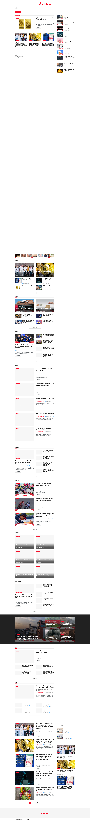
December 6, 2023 (48, 416)
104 (53, 518)
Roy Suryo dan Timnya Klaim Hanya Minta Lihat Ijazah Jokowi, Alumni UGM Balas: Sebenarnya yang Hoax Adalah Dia (21, 44)
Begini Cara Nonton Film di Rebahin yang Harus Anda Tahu (69, 28)
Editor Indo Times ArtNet (20, 349)
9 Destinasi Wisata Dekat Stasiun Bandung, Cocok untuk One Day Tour (51, 626)
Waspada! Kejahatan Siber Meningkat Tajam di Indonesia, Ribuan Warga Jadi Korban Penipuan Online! (45, 773)
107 (23, 311)
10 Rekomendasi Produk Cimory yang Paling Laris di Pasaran (69, 736)
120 (50, 21)
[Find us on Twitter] (21, 8)
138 (28, 283)
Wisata (18, 634)
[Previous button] (15, 55)
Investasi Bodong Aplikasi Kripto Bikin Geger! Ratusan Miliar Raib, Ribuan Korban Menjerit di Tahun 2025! (44, 273)
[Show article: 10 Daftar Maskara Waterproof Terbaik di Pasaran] (29, 256)
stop (19, 56)
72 (44, 311)
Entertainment (19, 592)
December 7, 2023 (39, 577)
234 (36, 693)
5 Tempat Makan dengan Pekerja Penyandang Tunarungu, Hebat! (26, 672)
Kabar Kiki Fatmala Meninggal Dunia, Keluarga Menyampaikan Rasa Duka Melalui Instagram (48, 599)
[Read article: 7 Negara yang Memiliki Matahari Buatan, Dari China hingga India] (24, 542)
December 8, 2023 (48, 401)
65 (53, 401)
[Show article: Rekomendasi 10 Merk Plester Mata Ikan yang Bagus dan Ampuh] (34, 256)
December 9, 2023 (19, 311)
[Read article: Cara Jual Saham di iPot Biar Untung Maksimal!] (39, 316)
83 (30, 465)
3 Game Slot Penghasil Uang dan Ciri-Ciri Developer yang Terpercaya (69, 70)
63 (43, 562)
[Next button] (16, 55)
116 (23, 577)
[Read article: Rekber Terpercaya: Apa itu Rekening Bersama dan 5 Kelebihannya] (45, 305)
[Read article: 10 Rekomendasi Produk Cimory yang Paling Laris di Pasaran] (60, 736)
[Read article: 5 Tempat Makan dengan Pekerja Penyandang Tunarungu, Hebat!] (18, 673)
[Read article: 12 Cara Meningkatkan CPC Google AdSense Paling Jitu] (39, 322)
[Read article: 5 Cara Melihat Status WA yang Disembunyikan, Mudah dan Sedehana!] (45, 571)
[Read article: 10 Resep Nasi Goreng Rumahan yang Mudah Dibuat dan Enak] (39, 667)
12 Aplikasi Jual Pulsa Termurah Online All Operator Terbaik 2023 (27, 315)
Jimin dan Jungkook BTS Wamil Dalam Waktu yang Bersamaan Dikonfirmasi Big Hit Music (48, 593)
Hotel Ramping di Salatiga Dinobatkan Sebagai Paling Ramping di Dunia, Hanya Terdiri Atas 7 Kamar (28, 638)
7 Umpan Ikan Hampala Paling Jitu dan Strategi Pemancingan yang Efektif (48, 704)
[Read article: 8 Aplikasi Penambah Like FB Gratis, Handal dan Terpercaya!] (24, 571)
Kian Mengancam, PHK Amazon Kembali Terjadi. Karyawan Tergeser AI (28, 321)
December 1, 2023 (45, 472)
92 (69, 732)
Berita (17, 18)
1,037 (37, 802)
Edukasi (17, 398)
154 (23, 562)
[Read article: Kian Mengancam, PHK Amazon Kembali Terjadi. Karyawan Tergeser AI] (18, 322)
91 (42, 275)
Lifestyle (17, 383)
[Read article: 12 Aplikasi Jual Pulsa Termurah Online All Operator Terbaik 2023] (18, 316)
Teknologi (18, 536)
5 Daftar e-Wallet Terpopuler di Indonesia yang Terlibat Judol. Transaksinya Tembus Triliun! (48, 286)
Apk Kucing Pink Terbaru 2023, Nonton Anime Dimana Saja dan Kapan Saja (69, 40)
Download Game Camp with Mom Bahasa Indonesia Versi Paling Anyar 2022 (69, 16)
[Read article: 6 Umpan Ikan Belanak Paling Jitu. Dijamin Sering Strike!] (18, 705)
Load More (35, 327)
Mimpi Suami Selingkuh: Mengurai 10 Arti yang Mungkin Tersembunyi (48, 470)
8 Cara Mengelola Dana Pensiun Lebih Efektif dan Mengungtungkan (48, 457)
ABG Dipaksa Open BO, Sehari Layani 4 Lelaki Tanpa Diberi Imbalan (69, 22)
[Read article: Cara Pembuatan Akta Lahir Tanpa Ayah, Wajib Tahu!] (24, 374)
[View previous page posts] (34, 293)
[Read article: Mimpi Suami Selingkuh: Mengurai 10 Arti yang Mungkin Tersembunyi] (39, 471)
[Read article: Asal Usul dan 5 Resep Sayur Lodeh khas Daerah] (18, 667)
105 (43, 577)
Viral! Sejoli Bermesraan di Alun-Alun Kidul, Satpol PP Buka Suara (51, 639)
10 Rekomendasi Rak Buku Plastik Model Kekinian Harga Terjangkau (69, 730)
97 (16, 350)
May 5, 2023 (66, 732)
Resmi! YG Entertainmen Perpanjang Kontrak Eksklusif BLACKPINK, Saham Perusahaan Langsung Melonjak (48, 586)
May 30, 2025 (45, 21)
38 (53, 416)
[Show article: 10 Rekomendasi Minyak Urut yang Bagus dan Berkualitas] (17, 256)
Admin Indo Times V (39, 21)
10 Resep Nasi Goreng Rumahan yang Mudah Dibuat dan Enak (48, 666)
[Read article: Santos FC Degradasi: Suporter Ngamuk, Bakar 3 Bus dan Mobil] (39, 349)
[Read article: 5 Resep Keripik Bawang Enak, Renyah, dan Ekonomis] (24, 656)
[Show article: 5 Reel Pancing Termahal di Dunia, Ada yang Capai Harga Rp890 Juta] (40, 256)
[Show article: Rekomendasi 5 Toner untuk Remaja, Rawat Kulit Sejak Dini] (46, 256)
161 (71, 738)
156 (50, 706)
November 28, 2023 (40, 311)
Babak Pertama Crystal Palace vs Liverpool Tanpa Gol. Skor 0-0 (48, 335)
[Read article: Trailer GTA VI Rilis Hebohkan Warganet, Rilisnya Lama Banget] (39, 710)
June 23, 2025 (18, 48)
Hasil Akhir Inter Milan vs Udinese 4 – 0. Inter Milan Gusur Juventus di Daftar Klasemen (24, 346)
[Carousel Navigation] (34, 55)
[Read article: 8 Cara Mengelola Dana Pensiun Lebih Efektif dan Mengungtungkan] (24, 389)
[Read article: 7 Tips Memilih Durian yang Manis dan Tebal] (39, 452)
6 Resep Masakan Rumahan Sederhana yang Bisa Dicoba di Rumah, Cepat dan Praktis (48, 672)
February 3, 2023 (66, 738)
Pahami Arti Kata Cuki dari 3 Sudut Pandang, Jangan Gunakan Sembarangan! (69, 46)
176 (50, 289)
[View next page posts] (36, 293)
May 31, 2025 (39, 275)
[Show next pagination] (39, 803)
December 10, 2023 (28, 349)
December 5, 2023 (45, 596)
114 (21, 48)
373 (48, 283)
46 (43, 547)
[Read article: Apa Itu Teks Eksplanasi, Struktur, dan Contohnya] (24, 419)
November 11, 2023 (48, 501)
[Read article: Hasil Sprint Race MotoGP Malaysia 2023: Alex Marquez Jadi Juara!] (24, 504)
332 (23, 547)
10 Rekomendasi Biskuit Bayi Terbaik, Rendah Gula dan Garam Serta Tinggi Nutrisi (69, 64)
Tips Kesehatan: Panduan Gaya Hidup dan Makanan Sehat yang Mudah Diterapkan (23, 462)
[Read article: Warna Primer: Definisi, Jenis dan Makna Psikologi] (24, 434)
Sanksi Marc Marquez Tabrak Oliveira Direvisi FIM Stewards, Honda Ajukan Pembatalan (45, 515)
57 (29, 712)
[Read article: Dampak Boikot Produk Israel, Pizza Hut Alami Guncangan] (24, 305)
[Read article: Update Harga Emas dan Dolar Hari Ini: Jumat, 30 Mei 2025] (24, 24)
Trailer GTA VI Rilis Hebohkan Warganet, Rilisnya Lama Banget (48, 710)
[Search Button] (74, 8)
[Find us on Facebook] (19, 8)
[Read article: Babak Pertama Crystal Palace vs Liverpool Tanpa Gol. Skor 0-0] (39, 336)
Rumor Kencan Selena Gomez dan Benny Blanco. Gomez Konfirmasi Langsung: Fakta (24, 596)
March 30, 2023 (48, 518)
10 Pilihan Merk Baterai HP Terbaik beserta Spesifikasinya (69, 34)
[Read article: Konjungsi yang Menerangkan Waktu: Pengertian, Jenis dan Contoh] (24, 404)
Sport (17, 342)
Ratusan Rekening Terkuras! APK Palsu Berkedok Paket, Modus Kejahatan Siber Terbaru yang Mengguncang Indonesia (64, 787)
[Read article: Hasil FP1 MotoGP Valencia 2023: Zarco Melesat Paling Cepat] (24, 489)
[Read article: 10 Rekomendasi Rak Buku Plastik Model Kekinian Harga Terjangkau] (60, 730)
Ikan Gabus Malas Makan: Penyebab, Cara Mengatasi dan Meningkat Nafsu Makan (28, 710)
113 (36, 432)
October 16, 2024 (45, 289)
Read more (39, 27)
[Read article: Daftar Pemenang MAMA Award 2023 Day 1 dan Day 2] (39, 606)
